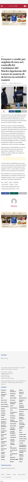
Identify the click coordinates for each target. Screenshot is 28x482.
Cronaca (3, 428)
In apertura (13, 435)
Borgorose (16, 182)
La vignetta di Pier (13, 450)
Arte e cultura (4, 404)
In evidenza (13, 437)
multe (16, 184)
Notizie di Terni (23, 398)
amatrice (6, 182)
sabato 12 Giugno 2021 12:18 (15, 83)
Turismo (21, 443)
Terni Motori (22, 441)
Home (2, 56)
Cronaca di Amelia (3, 431)
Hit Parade (12, 416)
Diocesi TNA (13, 398)
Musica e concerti (21, 393)
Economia (12, 400)
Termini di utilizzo (21, 474)
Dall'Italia (12, 396)
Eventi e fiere (13, 408)
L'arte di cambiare (12, 440)
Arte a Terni (4, 400)
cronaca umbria (3, 456)
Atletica (3, 408)
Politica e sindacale (21, 406)
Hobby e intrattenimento (14, 420)
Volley (20, 461)
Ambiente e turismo (4, 395)
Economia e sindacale (13, 403)
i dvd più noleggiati (12, 428)
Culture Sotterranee (13, 390)
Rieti (18, 188)
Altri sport (3, 390)
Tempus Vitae (22, 434)
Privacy (14, 474)
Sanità (20, 421)
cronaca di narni (3, 435)
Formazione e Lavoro (13, 413)
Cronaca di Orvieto (3, 442)
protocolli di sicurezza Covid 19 (8, 188)
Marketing (12, 457)
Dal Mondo (13, 393)
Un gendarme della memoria (22, 445)
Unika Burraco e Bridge (22, 451)
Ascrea (10, 182)
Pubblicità (8, 474)
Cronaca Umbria (3, 453)
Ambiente (3, 392)
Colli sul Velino (5, 184)
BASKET (3, 415)
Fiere (11, 410)
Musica (12, 461)
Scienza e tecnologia (22, 423)
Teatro (20, 432)
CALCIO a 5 (4, 419)
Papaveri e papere (21, 400)
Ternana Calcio (23, 438)
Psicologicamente (23, 409)
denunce (12, 184)
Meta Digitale (8, 477)
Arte (2, 398)
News (20, 396)
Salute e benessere (21, 414)
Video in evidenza (21, 455)
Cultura (3, 459)
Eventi (11, 406)
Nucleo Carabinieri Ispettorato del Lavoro (10, 186)
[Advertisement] (14, 2)
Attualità (3, 411)
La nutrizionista (13, 447)
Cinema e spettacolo (3, 422)
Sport (20, 430)
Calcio (2, 417)
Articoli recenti (5, 406)
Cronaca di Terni (3, 445)
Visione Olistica (21, 458)
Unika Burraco (22, 448)
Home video (13, 423)
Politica (21, 403)
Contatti (2, 474)
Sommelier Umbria (21, 427)
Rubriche (21, 411)
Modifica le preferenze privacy (8, 468)
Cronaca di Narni (3, 438)
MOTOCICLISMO (14, 459)
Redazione (4, 83)
